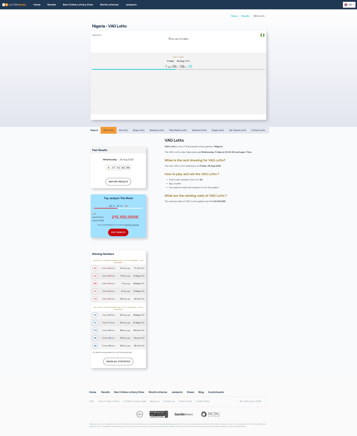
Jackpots (131, 4)
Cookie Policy (203, 401)
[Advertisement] (178, 92)
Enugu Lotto (218, 130)
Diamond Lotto (199, 130)
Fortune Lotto (258, 130)
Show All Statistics (118, 361)
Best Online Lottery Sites (78, 4)
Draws (190, 391)
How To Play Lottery (108, 401)
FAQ (91, 401)
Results (245, 16)
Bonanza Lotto (157, 130)
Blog (201, 391)
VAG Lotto (108, 130)
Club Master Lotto (178, 130)
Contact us (169, 401)
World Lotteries (109, 4)
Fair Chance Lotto (237, 130)
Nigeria (94, 130)
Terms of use (185, 401)
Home (234, 16)
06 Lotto (123, 130)
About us (154, 401)
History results (118, 181)
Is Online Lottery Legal (134, 401)
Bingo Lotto (138, 130)
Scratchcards (216, 391)
